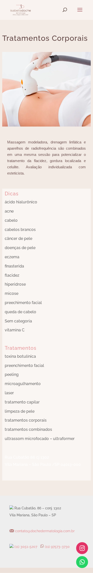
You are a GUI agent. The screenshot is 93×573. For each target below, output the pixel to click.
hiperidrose (15, 284)
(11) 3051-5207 (25, 547)
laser (9, 393)
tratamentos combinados (28, 429)
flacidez (12, 275)
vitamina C (15, 330)
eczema (12, 257)
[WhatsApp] (82, 562)
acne (9, 211)
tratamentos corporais (26, 420)
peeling (12, 374)
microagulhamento (23, 383)
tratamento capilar (22, 402)
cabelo (11, 220)
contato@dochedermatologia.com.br (44, 531)
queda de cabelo (20, 311)
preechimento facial (23, 302)
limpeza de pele (19, 411)
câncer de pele (18, 238)
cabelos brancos (20, 229)
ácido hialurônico (21, 202)
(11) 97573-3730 (57, 547)
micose (11, 293)
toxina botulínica (20, 356)
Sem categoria (18, 321)
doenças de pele (20, 247)
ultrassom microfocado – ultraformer (40, 438)
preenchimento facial (24, 365)
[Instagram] (82, 548)
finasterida (14, 266)
